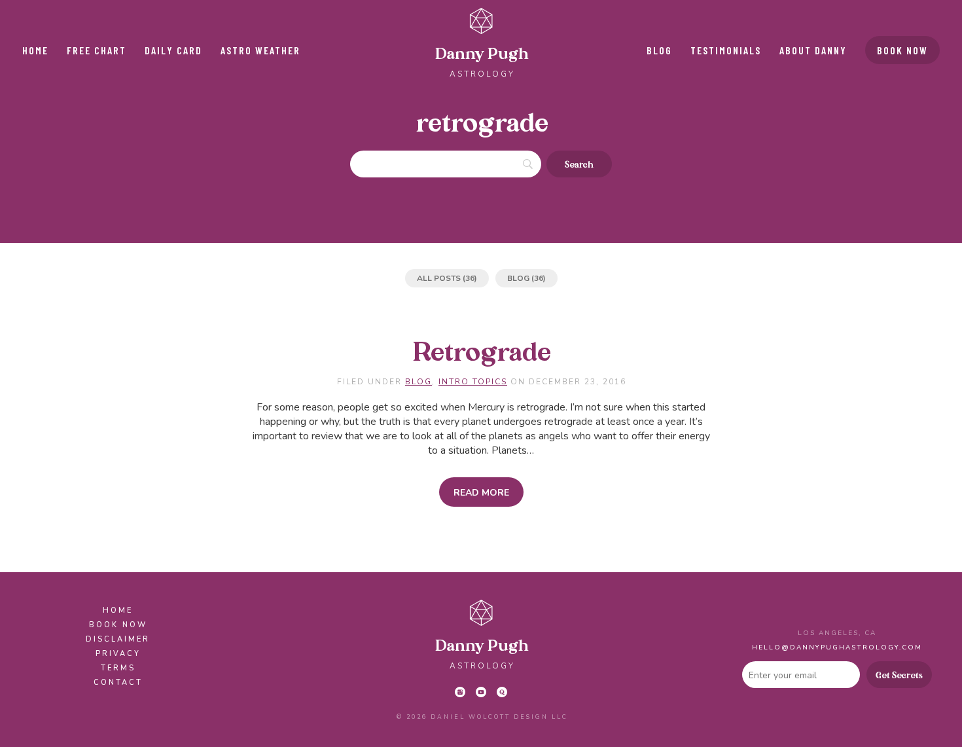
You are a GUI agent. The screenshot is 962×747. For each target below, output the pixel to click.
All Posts (439, 278)
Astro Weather (260, 50)
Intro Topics (472, 381)
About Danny (813, 50)
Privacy (118, 654)
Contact (118, 682)
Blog (659, 50)
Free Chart (96, 50)
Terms (118, 668)
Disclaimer (118, 639)
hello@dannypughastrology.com (837, 647)
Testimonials (725, 50)
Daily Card (173, 50)
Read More (481, 492)
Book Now (902, 50)
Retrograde (482, 353)
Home (35, 50)
